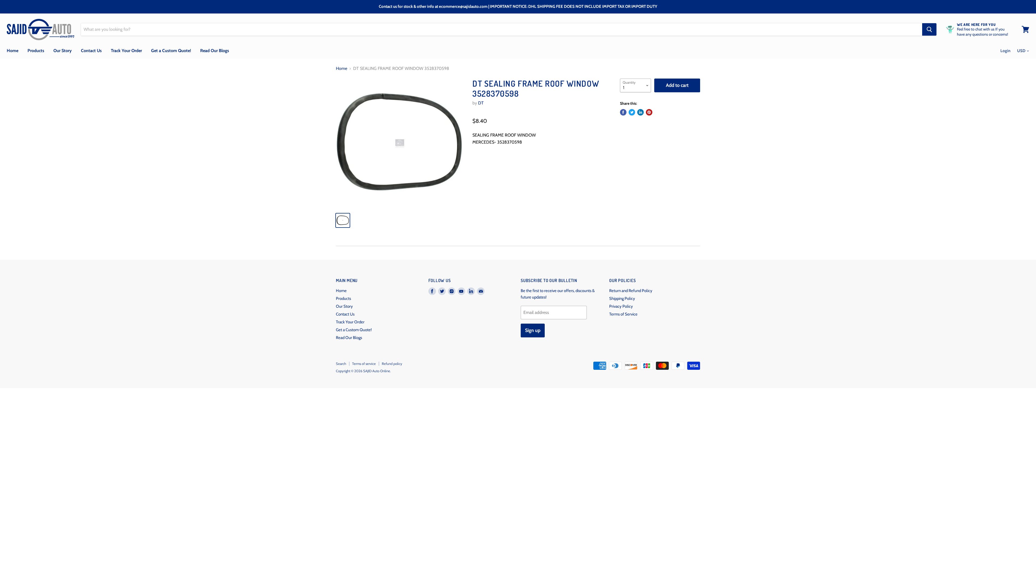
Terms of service (364, 363)
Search (341, 363)
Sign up (532, 330)
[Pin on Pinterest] (649, 112)
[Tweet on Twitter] (632, 112)
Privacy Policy (621, 306)
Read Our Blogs (214, 50)
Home (12, 50)
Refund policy (392, 363)
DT (481, 103)
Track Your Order (126, 50)
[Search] (929, 29)
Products (36, 50)
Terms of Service (623, 314)
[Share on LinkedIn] (640, 112)
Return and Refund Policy (630, 290)
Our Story (62, 50)
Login (1005, 50)
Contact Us (91, 50)
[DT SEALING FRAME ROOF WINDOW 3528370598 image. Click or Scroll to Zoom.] (400, 143)
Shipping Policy (622, 298)
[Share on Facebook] (623, 112)
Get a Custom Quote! (171, 50)
